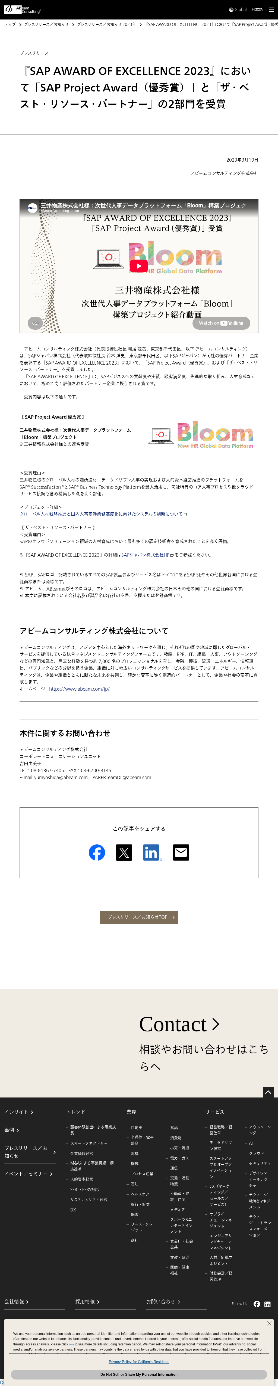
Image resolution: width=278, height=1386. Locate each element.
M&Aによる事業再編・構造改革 (92, 1166)
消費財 (176, 1138)
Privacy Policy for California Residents (139, 1362)
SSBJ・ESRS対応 (84, 1189)
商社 (134, 1240)
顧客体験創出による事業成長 (93, 1130)
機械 (134, 1164)
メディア (177, 1210)
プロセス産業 (142, 1174)
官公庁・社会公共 (181, 1244)
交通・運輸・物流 (181, 1181)
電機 (134, 1153)
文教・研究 (179, 1257)
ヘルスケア (140, 1194)
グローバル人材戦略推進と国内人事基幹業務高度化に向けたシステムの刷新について (101, 514)
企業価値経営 (81, 1153)
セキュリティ (260, 1164)
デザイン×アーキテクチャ (258, 1179)
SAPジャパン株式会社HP (145, 555)
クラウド (256, 1153)
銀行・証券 (140, 1204)
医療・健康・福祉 (181, 1270)
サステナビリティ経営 (88, 1199)
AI (251, 1143)
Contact (173, 1024)
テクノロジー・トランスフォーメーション (260, 1226)
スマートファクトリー (89, 1143)
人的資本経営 (81, 1179)
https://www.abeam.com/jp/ (79, 689)
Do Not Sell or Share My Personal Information (139, 1374)
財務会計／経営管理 (221, 1276)
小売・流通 (179, 1148)
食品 (174, 1128)
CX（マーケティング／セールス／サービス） (220, 1195)
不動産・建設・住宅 (179, 1196)
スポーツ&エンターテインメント (181, 1226)
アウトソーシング (260, 1130)
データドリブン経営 (221, 1146)
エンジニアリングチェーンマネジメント (221, 1242)
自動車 (136, 1128)
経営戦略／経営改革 (221, 1130)
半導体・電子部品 (142, 1140)
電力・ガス (179, 1158)
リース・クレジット (142, 1227)
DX (73, 1210)
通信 (174, 1168)
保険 (134, 1214)
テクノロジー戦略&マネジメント (260, 1201)
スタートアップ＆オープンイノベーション (221, 1167)
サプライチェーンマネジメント (221, 1220)
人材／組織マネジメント (221, 1260)
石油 (134, 1184)
